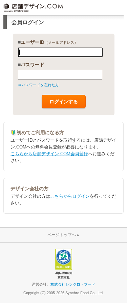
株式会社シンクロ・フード (72, 284)
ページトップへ (63, 234)
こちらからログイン (70, 196)
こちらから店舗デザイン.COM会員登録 (49, 153)
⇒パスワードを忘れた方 (38, 85)
